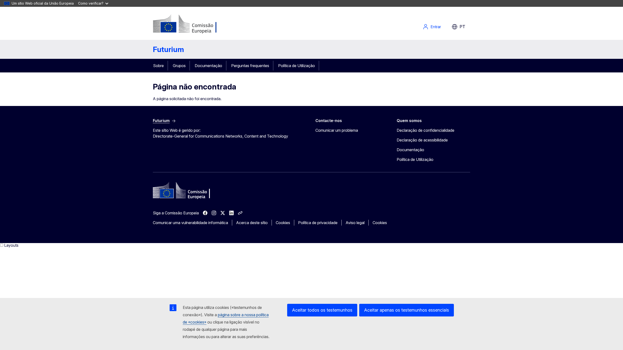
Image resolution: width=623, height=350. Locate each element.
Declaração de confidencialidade (425, 130)
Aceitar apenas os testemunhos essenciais (406, 310)
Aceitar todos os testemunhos (322, 310)
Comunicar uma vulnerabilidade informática (190, 222)
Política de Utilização (296, 65)
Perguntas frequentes (250, 65)
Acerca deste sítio (252, 222)
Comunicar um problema (336, 130)
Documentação (208, 65)
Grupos (179, 65)
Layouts (11, 245)
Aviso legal (355, 222)
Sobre (158, 65)
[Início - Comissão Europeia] (192, 24)
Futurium (168, 49)
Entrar (436, 26)
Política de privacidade (318, 222)
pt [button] (462, 26)
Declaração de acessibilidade (422, 140)
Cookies (283, 222)
